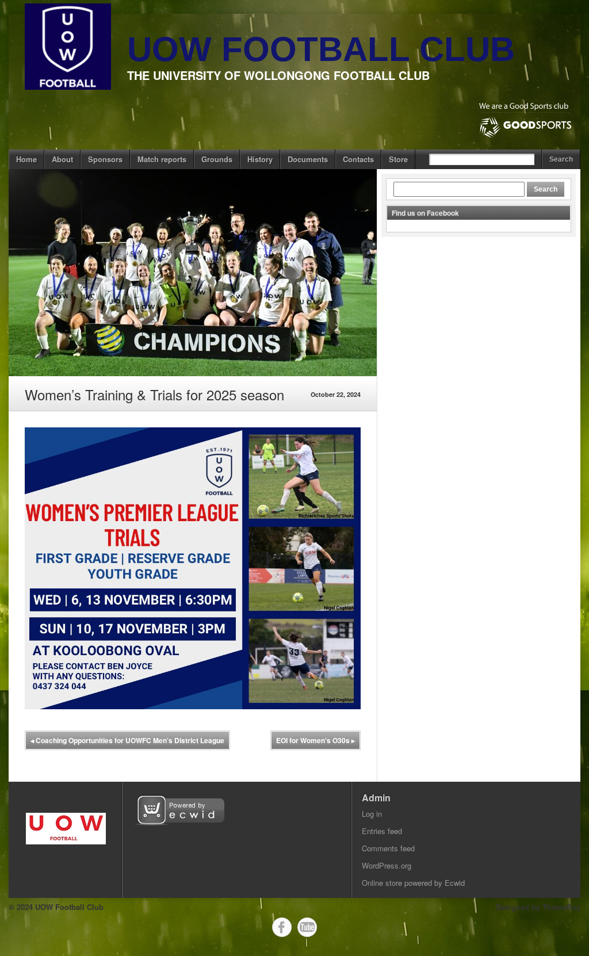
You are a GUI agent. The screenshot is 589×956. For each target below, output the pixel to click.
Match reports (161, 159)
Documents (308, 159)
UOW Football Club (321, 49)
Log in (372, 813)
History (260, 159)
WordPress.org (386, 865)
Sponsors (105, 159)
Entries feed (382, 830)
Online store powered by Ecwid (413, 882)
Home (26, 159)
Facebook (281, 927)
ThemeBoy (561, 906)
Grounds (216, 159)
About (62, 159)
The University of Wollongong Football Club (278, 75)
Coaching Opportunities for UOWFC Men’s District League (127, 740)
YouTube (307, 927)
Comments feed (388, 848)
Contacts (358, 159)
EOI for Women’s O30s (315, 740)
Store (398, 159)
